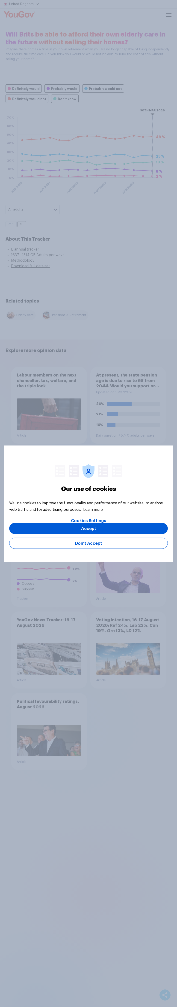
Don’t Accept (88, 543)
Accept (88, 528)
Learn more (93, 509)
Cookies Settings (88, 520)
